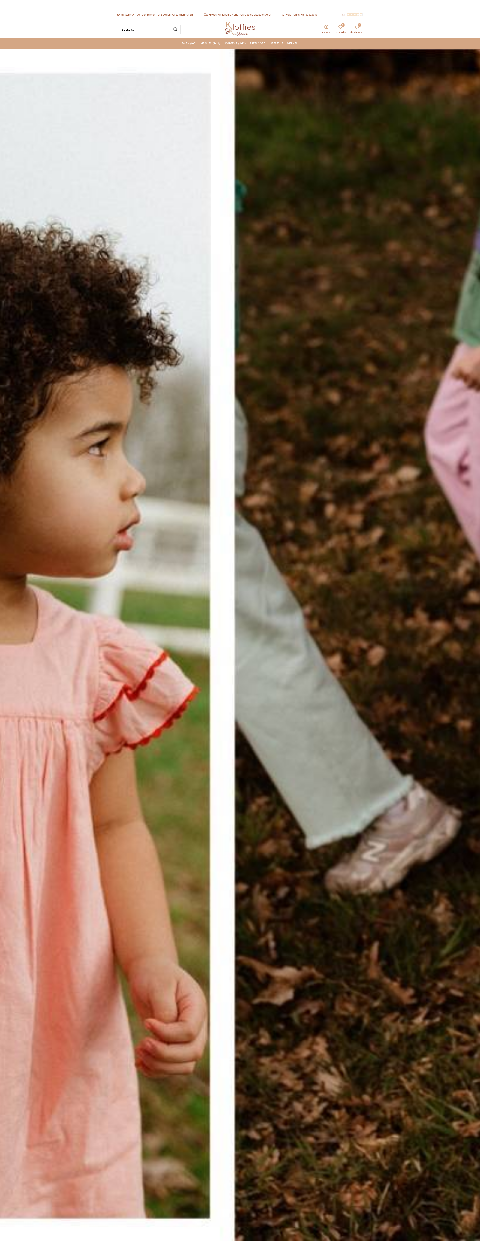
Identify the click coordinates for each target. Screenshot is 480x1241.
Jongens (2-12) (235, 43)
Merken (292, 43)
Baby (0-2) (189, 43)
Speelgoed (258, 43)
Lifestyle (276, 43)
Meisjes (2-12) (210, 43)
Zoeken (175, 29)
